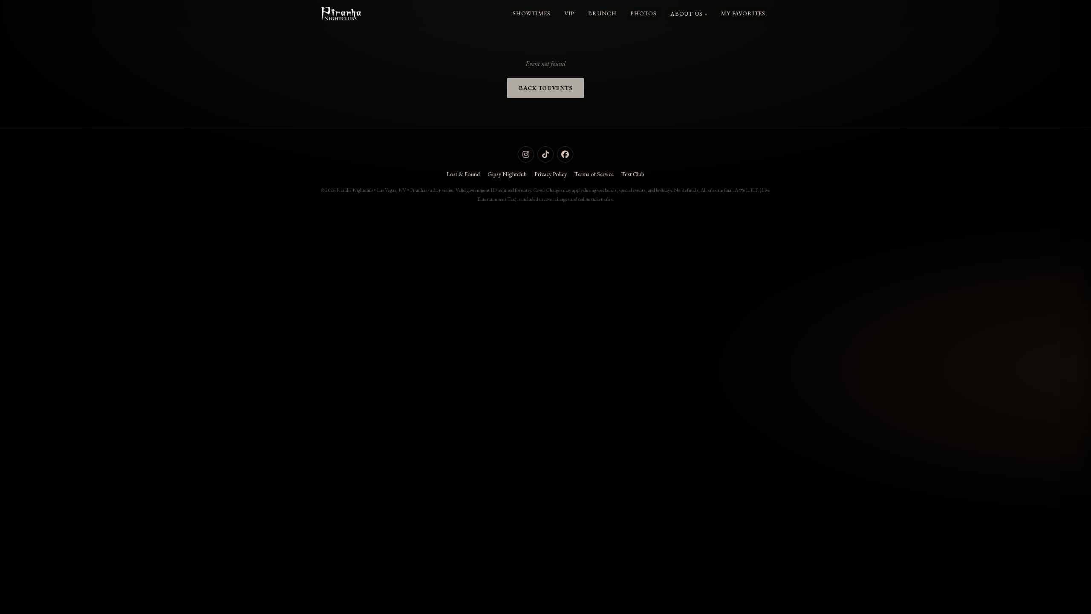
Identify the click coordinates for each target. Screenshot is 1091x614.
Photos (643, 13)
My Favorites (743, 13)
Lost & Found (463, 174)
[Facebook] (565, 154)
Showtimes (531, 13)
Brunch (602, 13)
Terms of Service (594, 174)
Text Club (632, 174)
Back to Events (545, 88)
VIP (569, 13)
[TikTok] (545, 154)
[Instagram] (526, 154)
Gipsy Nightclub (507, 174)
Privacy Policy (550, 174)
